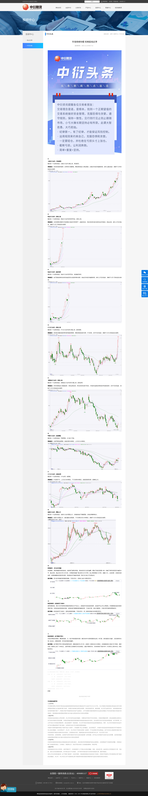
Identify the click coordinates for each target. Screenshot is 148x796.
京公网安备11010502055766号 (74, 788)
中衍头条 (29, 45)
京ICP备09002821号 (60, 788)
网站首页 (58, 7)
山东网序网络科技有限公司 (104, 793)
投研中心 (115, 34)
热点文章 (29, 40)
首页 (111, 34)
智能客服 (105, 1)
